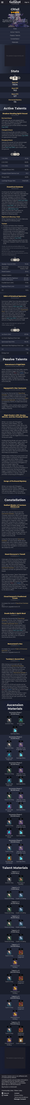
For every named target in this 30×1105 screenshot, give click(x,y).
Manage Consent (20, 1099)
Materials (15, 42)
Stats (15, 29)
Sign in (27, 2)
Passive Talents (15, 35)
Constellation (15, 39)
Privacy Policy (18, 1095)
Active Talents (15, 32)
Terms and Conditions (21, 1097)
